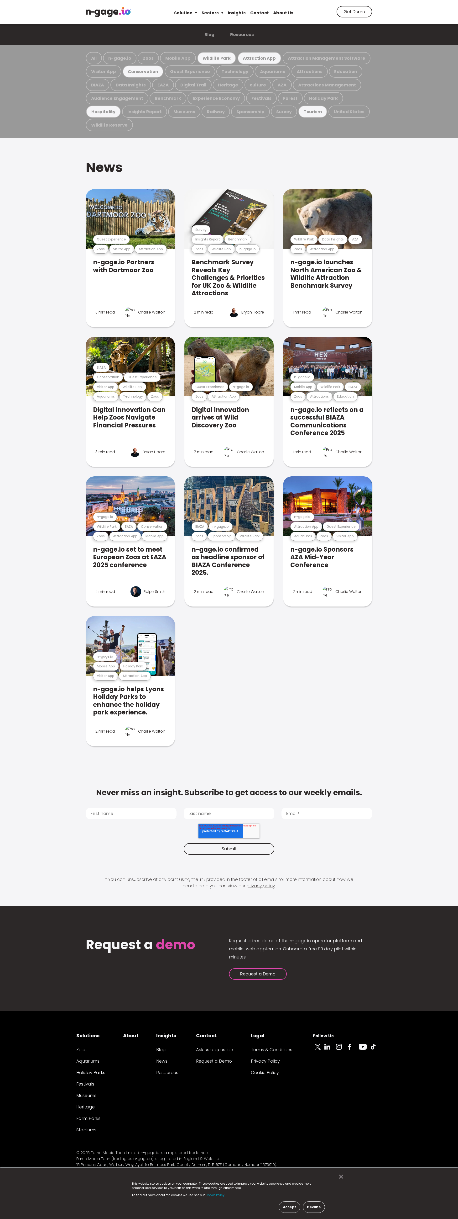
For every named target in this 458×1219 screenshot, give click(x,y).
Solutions (87, 1035)
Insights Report (144, 112)
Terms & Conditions (271, 1050)
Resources (242, 34)
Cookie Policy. (215, 1195)
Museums (184, 112)
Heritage (228, 85)
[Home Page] (108, 12)
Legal (257, 1035)
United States (349, 112)
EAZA (163, 85)
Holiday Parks (90, 1072)
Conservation (143, 72)
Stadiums (86, 1130)
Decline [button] (314, 1207)
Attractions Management (327, 85)
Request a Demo (258, 974)
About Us (283, 13)
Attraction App (259, 58)
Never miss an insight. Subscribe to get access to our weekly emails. (229, 792)
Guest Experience (190, 72)
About (130, 1035)
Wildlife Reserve (109, 125)
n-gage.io (119, 58)
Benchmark (168, 98)
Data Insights (131, 85)
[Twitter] (318, 1049)
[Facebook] (353, 1049)
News (104, 167)
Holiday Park (323, 98)
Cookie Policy (265, 1072)
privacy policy (261, 886)
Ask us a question (214, 1050)
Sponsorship (250, 112)
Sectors (210, 13)
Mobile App (178, 58)
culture (258, 85)
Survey (284, 112)
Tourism (313, 112)
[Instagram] (341, 1049)
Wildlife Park (217, 58)
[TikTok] (376, 1049)
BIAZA (97, 85)
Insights (237, 13)
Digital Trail (193, 85)
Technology (235, 72)
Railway (216, 112)
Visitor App (103, 72)
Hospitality (103, 112)
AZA (282, 85)
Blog (209, 34)
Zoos (148, 58)
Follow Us (323, 1036)
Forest (290, 98)
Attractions (310, 72)
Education (345, 72)
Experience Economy (216, 98)
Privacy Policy (265, 1061)
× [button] (340, 1177)
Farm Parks (88, 1118)
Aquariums (272, 72)
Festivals (261, 98)
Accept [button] (289, 1207)
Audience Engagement (117, 98)
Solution (183, 13)
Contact (259, 13)
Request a (140, 945)
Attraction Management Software (326, 58)
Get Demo (354, 12)
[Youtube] (364, 1049)
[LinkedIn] (330, 1049)
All (94, 58)
